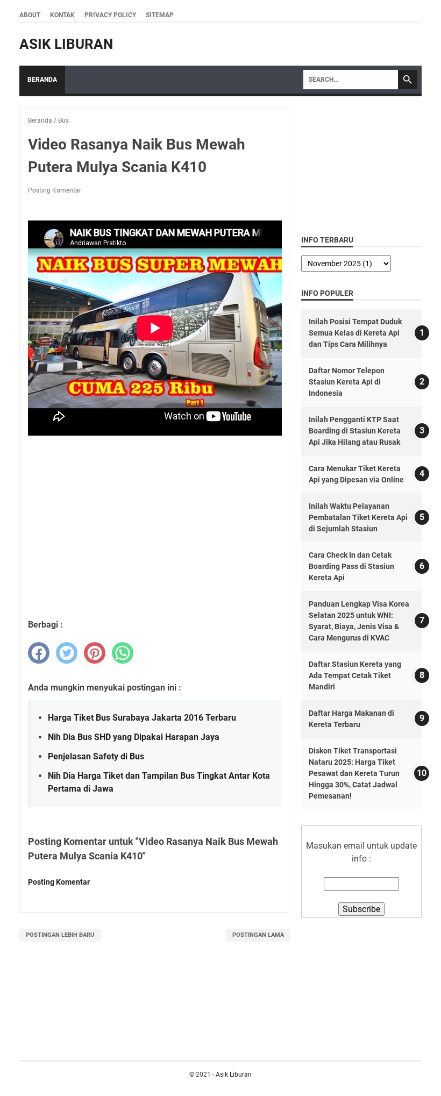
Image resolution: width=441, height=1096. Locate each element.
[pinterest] (94, 653)
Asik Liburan (66, 44)
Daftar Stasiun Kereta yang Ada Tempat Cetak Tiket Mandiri (355, 675)
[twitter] (66, 653)
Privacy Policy (110, 15)
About (29, 15)
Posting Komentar (54, 190)
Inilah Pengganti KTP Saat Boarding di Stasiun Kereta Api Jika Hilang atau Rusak (355, 430)
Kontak (62, 15)
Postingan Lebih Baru (60, 934)
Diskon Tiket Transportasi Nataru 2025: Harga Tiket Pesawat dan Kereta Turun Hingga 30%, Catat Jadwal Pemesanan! (354, 773)
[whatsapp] (122, 653)
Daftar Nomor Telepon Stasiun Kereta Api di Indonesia (347, 381)
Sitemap (160, 15)
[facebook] (38, 653)
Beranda (42, 79)
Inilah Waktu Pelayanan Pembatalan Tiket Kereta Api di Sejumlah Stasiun (358, 517)
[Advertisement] (155, 532)
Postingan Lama (258, 934)
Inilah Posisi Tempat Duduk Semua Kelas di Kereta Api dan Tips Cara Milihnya (355, 332)
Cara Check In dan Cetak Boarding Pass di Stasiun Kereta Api (351, 566)
